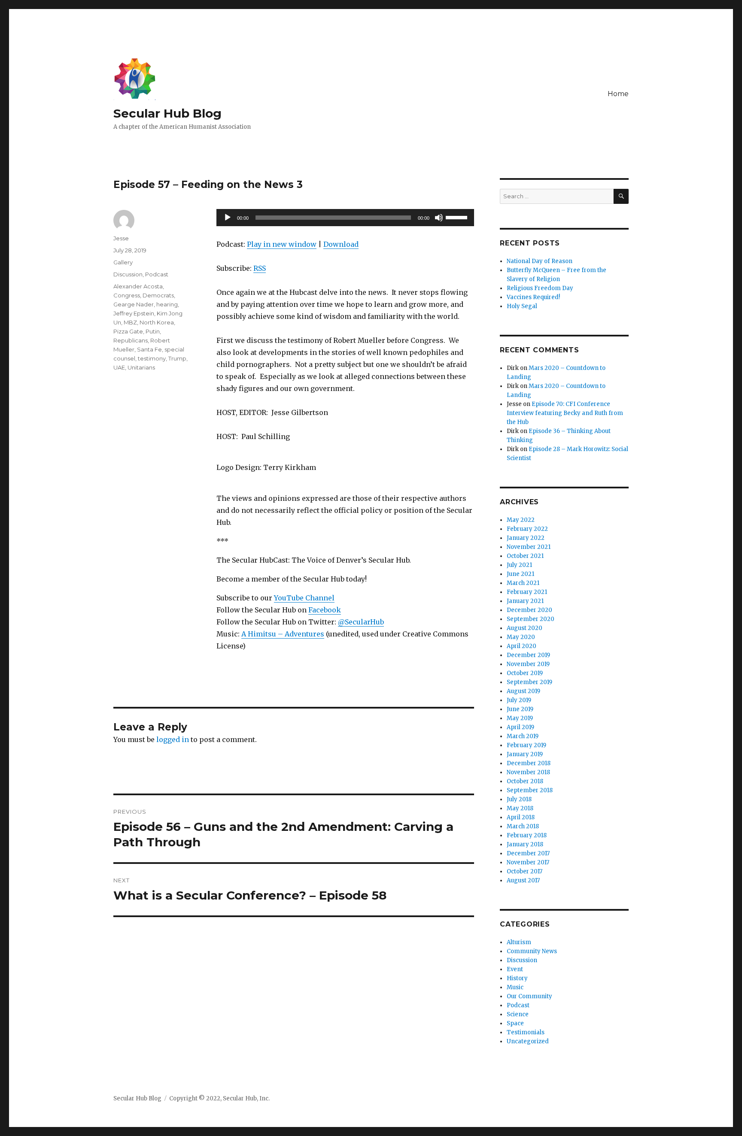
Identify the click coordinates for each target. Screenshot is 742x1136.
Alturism (519, 942)
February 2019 (526, 745)
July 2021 (519, 565)
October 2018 (525, 781)
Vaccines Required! (533, 297)
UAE (119, 367)
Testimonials (525, 1032)
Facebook (324, 610)
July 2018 (519, 799)
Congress (126, 295)
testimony (152, 358)
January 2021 (525, 601)
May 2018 (520, 808)
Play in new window (281, 244)
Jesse (121, 238)
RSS (259, 268)
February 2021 (527, 592)
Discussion (128, 274)
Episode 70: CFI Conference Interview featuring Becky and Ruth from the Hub (565, 413)
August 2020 (524, 628)
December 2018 (528, 763)
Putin (153, 331)
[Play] (227, 217)
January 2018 (525, 844)
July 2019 (519, 700)
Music (515, 987)
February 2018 (527, 835)
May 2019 (520, 718)
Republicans (130, 340)
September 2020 (530, 619)
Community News (532, 951)
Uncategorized (528, 1041)
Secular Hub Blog (167, 113)
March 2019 (522, 736)
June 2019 (520, 709)
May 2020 (521, 637)
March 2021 (523, 583)
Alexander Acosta (138, 286)
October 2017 (524, 871)
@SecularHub (361, 622)
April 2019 (520, 727)
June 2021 (520, 574)
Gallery (123, 262)
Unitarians (141, 367)
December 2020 (529, 610)
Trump (177, 358)
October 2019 (525, 673)
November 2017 (528, 862)
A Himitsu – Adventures (282, 634)
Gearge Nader (133, 304)
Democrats (158, 295)
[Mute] (439, 217)
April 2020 (521, 646)
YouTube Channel (304, 598)
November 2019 (528, 664)
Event (515, 969)
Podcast (156, 274)
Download (341, 244)
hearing (167, 304)
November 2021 (528, 547)
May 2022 (521, 520)
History (517, 978)
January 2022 (525, 538)
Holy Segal (522, 306)
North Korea (157, 322)
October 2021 (525, 556)
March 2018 (523, 826)
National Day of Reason (539, 261)
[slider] (458, 216)
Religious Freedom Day (540, 288)
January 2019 (525, 754)
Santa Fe (149, 349)
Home (618, 94)
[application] (345, 217)
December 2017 (528, 853)
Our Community (529, 996)
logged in (172, 739)
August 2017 (523, 880)
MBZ (130, 322)
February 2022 (527, 529)
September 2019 (529, 682)
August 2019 (523, 691)
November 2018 (528, 772)
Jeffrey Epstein (133, 313)
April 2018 (521, 817)
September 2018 (530, 790)
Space (515, 1023)
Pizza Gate (128, 331)
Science (518, 1014)
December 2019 (528, 655)
